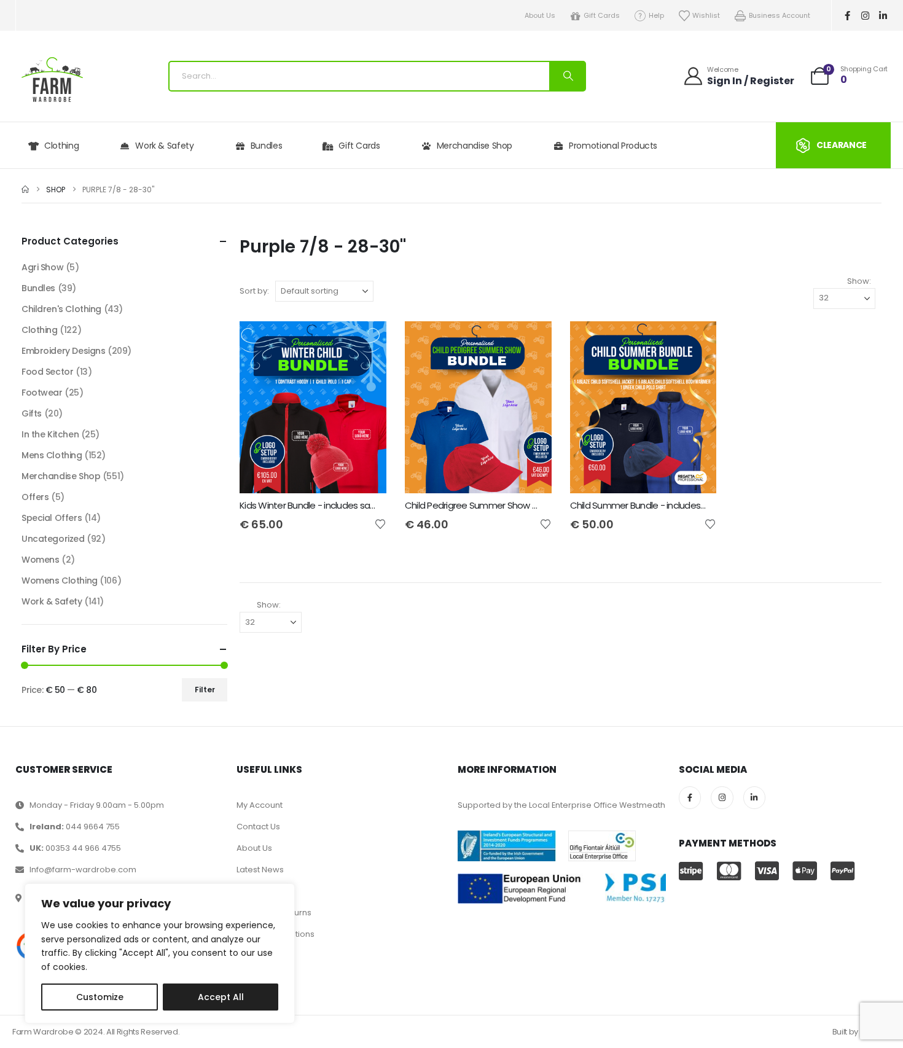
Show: (859, 281)
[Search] (567, 76)
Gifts (32, 413)
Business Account (779, 15)
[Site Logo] (52, 79)
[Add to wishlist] (380, 523)
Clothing (61, 145)
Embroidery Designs (63, 351)
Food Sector (47, 372)
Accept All (221, 997)
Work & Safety (164, 145)
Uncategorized (53, 539)
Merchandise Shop (474, 145)
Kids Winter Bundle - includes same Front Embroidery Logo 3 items (375, 505)
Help (656, 15)
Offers (35, 497)
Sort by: (254, 291)
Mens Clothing (52, 455)
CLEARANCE (841, 145)
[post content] (313, 407)
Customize (99, 997)
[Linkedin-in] (883, 15)
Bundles (267, 145)
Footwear (42, 392)
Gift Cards (602, 15)
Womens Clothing (60, 580)
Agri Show (42, 267)
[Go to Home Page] (25, 189)
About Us (540, 15)
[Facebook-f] (847, 15)
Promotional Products (613, 145)
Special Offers (52, 518)
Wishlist (706, 15)
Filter (205, 689)
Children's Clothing (61, 309)
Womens (40, 559)
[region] (160, 953)
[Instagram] (865, 15)
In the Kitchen (50, 434)
